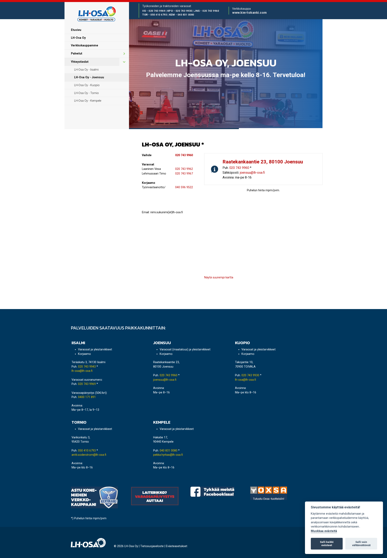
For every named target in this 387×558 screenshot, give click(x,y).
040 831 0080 (186, 14)
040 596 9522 (184, 187)
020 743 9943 (87, 366)
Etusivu (76, 30)
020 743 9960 (210, 10)
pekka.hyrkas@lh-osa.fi (168, 455)
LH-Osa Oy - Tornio (86, 93)
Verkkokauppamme (84, 45)
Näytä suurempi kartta (218, 277)
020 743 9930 (184, 10)
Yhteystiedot (79, 62)
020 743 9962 (184, 169)
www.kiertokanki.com (249, 13)
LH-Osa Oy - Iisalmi (86, 69)
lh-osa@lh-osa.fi (82, 371)
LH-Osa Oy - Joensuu (89, 77)
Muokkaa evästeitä (324, 531)
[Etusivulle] (96, 14)
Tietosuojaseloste (152, 546)
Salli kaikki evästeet (327, 543)
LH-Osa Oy (78, 38)
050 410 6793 (158, 14)
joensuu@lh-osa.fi (252, 173)
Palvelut (76, 53)
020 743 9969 (157, 10)
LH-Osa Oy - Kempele (87, 100)
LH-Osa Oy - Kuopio (87, 85)
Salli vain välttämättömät (361, 543)
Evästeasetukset (176, 546)
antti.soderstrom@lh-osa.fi (89, 455)
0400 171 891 (87, 397)
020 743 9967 (184, 173)
